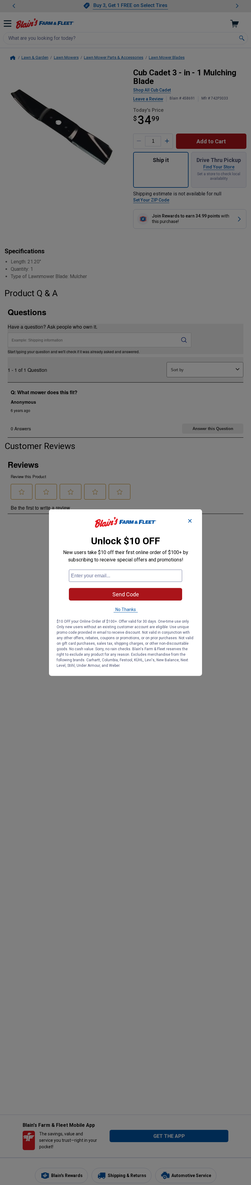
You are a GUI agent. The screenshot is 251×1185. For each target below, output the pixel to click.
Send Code (125, 594)
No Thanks (125, 609)
